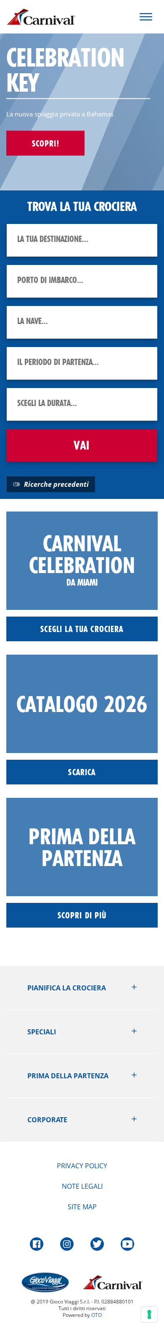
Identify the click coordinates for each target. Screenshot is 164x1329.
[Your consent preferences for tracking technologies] (149, 1314)
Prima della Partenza (67, 1075)
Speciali (41, 1031)
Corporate (47, 1119)
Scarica (81, 772)
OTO (96, 1315)
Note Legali (82, 1186)
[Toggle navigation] (146, 16)
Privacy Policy (82, 1165)
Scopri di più (82, 915)
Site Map (82, 1206)
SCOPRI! (45, 143)
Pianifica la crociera (66, 987)
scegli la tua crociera (81, 629)
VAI (82, 445)
